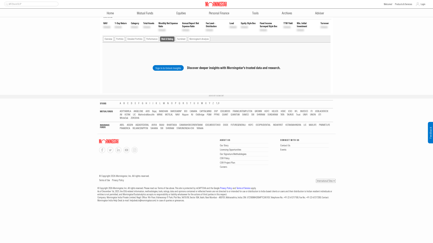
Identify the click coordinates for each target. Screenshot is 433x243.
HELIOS (275, 111)
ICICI (290, 111)
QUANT (225, 114)
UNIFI (305, 114)
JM (121, 114)
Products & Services (403, 4)
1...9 (217, 103)
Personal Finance (219, 13)
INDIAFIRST (278, 125)
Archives (287, 13)
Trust (298, 114)
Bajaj (154, 111)
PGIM (209, 114)
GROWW (258, 111)
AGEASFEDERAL (142, 125)
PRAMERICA (125, 128)
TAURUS (290, 114)
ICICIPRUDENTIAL (263, 125)
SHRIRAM (261, 114)
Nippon (185, 114)
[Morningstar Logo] (216, 4)
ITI (312, 111)
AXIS (148, 111)
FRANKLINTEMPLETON (242, 111)
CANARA (193, 111)
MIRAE (160, 114)
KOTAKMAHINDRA (293, 125)
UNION (313, 114)
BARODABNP (176, 111)
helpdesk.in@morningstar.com (143, 200)
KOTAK (127, 114)
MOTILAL (169, 114)
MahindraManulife (146, 114)
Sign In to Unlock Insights (168, 68)
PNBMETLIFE (324, 125)
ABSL (122, 125)
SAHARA (154, 128)
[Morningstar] (116, 141)
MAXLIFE (312, 125)
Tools (255, 13)
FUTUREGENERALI (238, 125)
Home (110, 13)
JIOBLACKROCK (321, 111)
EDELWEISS (225, 111)
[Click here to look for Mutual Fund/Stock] (6, 4)
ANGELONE (138, 111)
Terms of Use (104, 180)
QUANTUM (235, 114)
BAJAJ (161, 125)
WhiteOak (124, 118)
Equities (181, 13)
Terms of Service (243, 188)
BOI (185, 111)
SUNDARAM (273, 114)
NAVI (177, 114)
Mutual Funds (145, 13)
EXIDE (225, 125)
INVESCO (304, 111)
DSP (216, 111)
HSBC (283, 111)
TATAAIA (200, 128)
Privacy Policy (118, 180)
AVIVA (154, 125)
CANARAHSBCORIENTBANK (191, 125)
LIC (134, 114)
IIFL (296, 111)
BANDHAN (163, 111)
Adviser (319, 13)
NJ (192, 114)
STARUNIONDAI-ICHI (185, 128)
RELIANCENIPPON (140, 128)
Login (423, 4)
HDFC (266, 111)
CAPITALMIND (206, 111)
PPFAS (217, 114)
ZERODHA (135, 118)
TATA (282, 114)
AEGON (130, 125)
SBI (252, 114)
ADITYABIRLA (125, 111)
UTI (319, 114)
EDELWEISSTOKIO (213, 125)
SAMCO (245, 114)
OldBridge (200, 114)
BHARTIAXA (172, 125)
